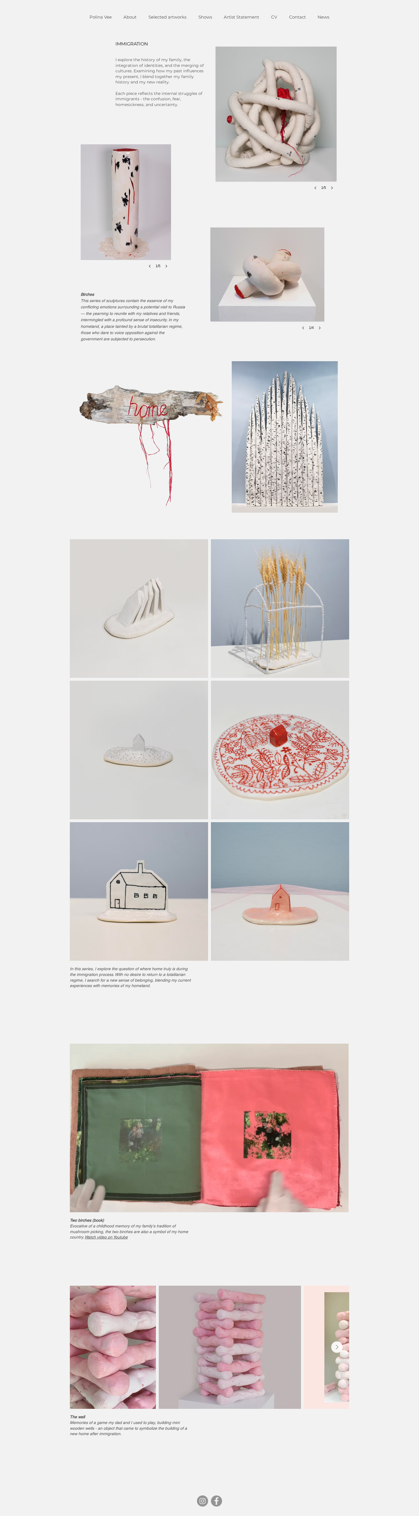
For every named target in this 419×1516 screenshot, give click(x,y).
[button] (126, 211)
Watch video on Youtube (106, 1237)
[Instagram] (202, 1501)
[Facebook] (216, 1501)
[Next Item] (337, 1347)
